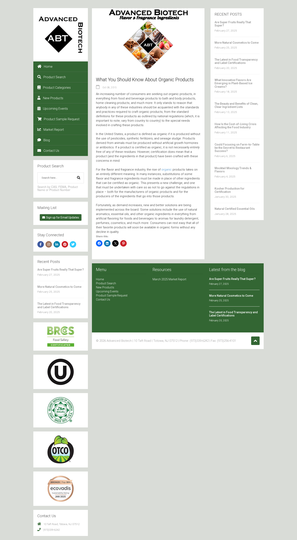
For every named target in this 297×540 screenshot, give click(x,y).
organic (166, 169)
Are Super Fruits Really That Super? (60, 269)
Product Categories (57, 88)
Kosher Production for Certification (229, 190)
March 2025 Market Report (169, 279)
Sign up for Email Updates (62, 217)
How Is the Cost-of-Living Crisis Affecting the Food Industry (235, 125)
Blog (46, 140)
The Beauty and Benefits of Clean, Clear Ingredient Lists (236, 105)
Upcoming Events (55, 109)
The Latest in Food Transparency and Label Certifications (58, 305)
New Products (53, 98)
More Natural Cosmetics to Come (59, 286)
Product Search (54, 77)
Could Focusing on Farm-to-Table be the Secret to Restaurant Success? (237, 148)
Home (48, 67)
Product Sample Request (61, 119)
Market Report (53, 130)
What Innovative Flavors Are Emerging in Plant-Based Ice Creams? (233, 83)
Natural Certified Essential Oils (235, 208)
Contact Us (51, 151)
